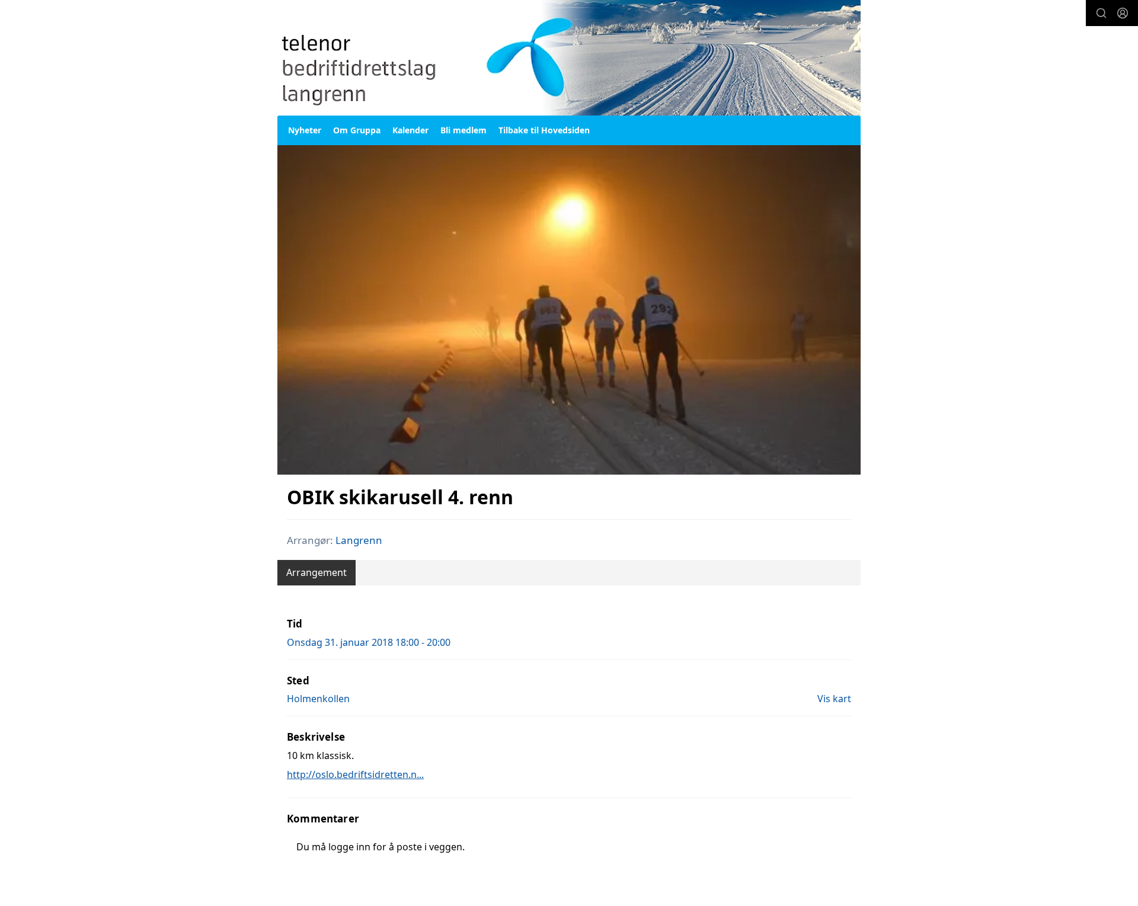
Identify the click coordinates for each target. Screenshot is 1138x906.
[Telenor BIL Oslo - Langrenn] (569, 58)
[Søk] (1101, 13)
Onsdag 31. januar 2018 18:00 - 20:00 (368, 642)
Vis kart (834, 698)
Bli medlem (463, 130)
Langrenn (358, 540)
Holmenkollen (318, 698)
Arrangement (316, 572)
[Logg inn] (1122, 13)
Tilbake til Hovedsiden (544, 130)
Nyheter (304, 130)
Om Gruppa (357, 130)
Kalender (410, 130)
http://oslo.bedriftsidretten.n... (355, 774)
